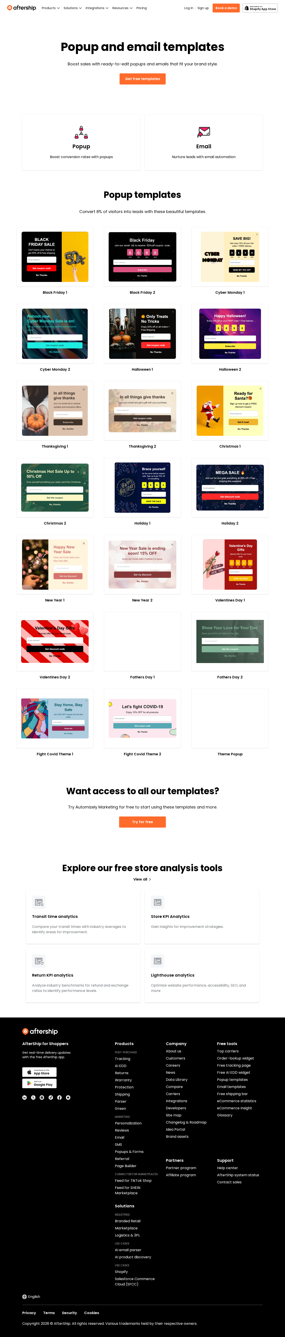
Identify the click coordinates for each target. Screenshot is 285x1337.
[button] (55, 256)
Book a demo (226, 8)
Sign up (203, 8)
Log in (188, 8)
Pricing (141, 8)
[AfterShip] (22, 8)
